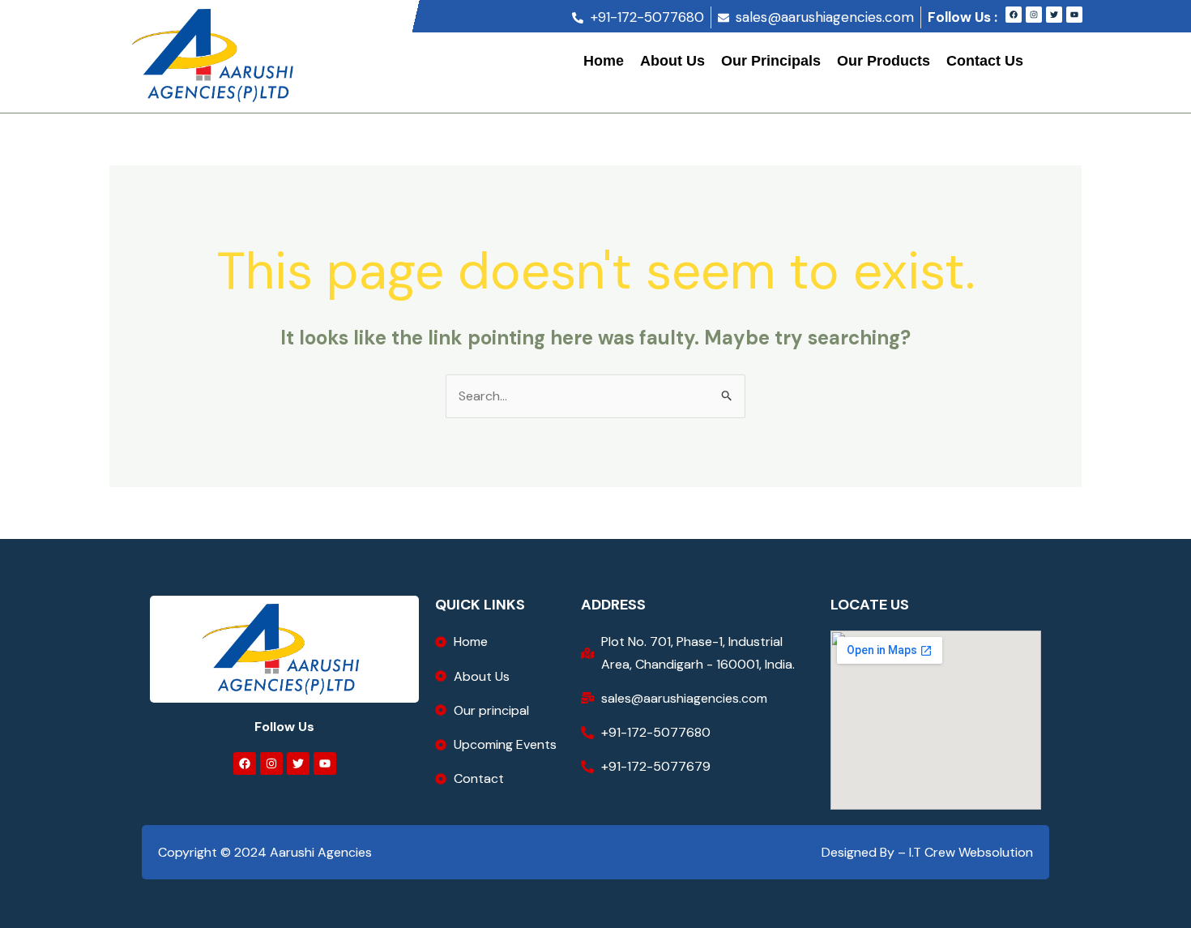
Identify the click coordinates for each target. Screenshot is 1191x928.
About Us (672, 61)
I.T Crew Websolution (969, 852)
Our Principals (771, 61)
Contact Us (984, 61)
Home (603, 61)
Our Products (883, 61)
